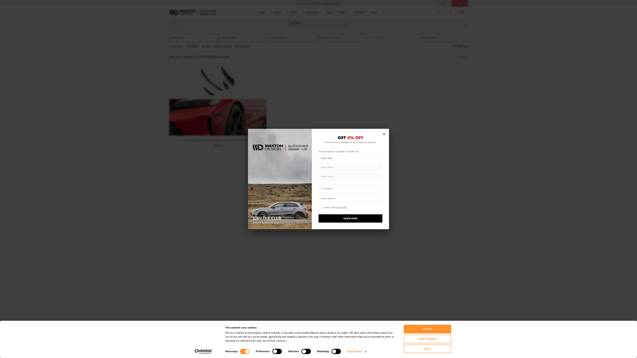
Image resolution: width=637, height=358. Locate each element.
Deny (427, 348)
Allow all (427, 329)
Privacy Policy (341, 207)
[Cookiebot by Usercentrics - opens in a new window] (203, 351)
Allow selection (427, 338)
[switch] (277, 351)
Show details (354, 351)
